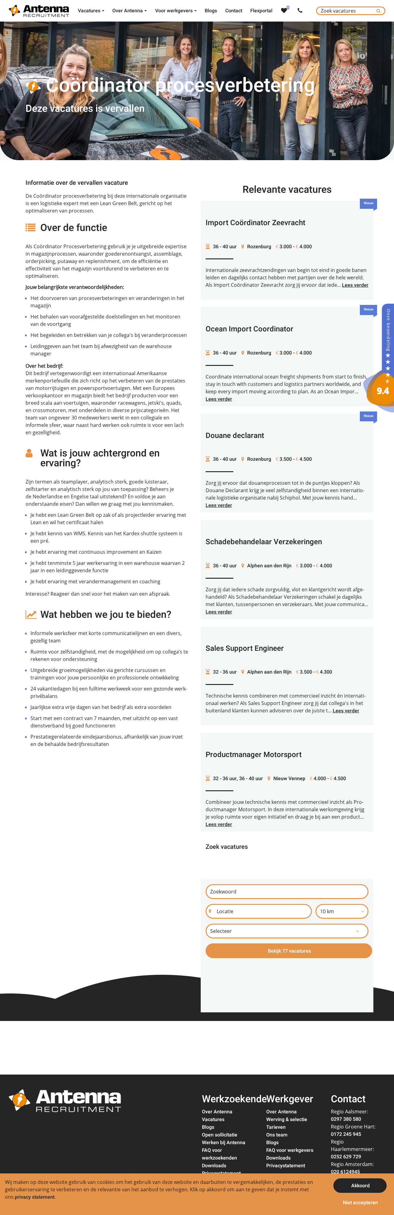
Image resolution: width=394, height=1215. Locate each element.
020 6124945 (345, 1172)
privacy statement (34, 1197)
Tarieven (276, 1127)
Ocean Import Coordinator (249, 329)
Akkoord (360, 1185)
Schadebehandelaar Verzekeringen (264, 542)
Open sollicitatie (219, 1135)
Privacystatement (285, 1165)
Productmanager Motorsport (254, 754)
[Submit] (378, 10)
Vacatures (213, 1119)
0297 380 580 (346, 1119)
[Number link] (301, 11)
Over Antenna (217, 1112)
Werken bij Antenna (223, 1142)
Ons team (276, 1135)
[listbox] (342, 911)
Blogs (208, 1127)
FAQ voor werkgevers (289, 1150)
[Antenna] (378, 358)
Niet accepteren (360, 1202)
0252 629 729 (346, 1156)
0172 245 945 (346, 1134)
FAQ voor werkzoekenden (219, 1154)
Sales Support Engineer (245, 648)
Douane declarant (235, 435)
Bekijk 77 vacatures (289, 951)
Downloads (214, 1165)
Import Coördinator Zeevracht (255, 222)
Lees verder (355, 285)
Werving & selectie (286, 1119)
